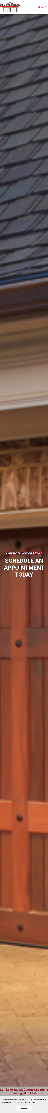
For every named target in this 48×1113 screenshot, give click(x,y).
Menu (41, 7)
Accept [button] (24, 1108)
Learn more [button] (30, 1102)
